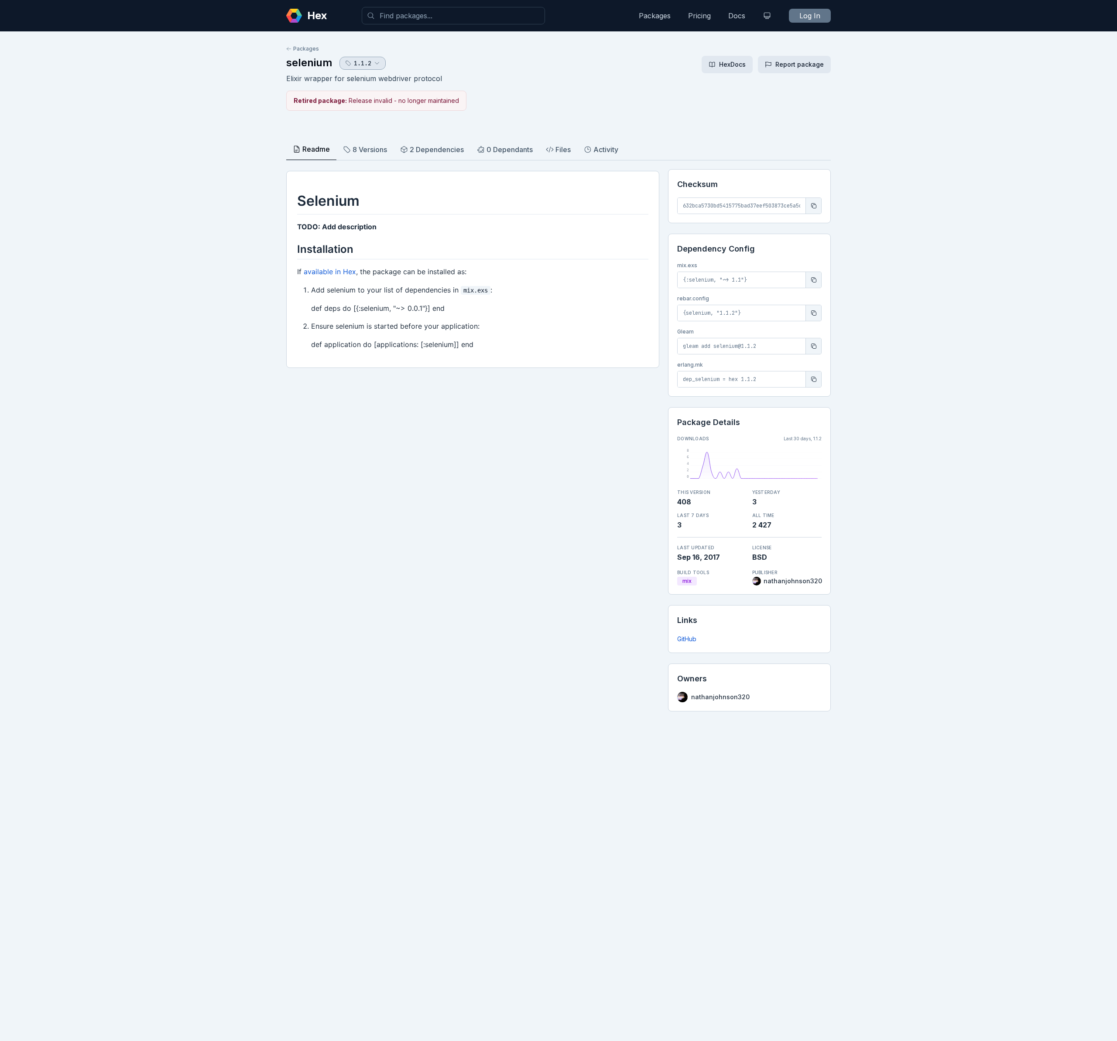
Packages (655, 15)
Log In (809, 15)
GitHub (686, 639)
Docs (736, 15)
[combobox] (453, 15)
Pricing (699, 15)
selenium (309, 62)
